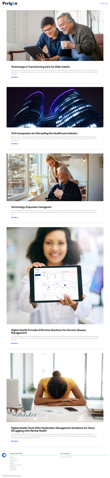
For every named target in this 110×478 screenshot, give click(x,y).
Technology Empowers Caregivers (31, 207)
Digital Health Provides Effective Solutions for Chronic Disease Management (48, 331)
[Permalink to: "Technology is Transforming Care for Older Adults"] (55, 35)
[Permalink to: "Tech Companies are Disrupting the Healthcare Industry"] (55, 107)
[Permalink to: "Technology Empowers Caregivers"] (55, 177)
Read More (14, 77)
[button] (104, 4)
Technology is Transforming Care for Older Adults (40, 66)
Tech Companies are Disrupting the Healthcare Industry (44, 133)
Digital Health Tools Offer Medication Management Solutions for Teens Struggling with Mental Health (53, 429)
